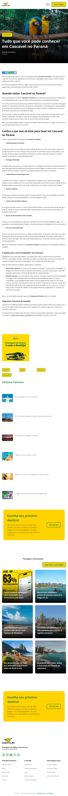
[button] (48, 4)
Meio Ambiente (29, 776)
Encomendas (51, 772)
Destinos (7, 35)
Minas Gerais (6, 772)
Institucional (28, 765)
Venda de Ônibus (52, 768)
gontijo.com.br (41, 793)
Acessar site (53, 525)
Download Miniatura (30, 768)
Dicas (22, 370)
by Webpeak (50, 793)
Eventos (6, 370)
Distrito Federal (6, 765)
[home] (5, 4)
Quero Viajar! (59, 4)
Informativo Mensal (53, 776)
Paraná (4, 780)
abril (63, 104)
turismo (57, 181)
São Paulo (5, 776)
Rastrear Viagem (52, 765)
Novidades (6, 375)
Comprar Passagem (30, 780)
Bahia (3, 768)
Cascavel (4, 256)
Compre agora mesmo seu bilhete (21, 315)
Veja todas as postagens (54, 565)
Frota (26, 772)
